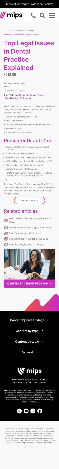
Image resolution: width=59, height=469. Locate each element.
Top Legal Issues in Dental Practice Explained (21, 34)
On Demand (25, 98)
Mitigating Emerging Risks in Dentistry (26, 244)
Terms (26, 447)
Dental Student (12, 98)
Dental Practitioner (28, 95)
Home (6, 30)
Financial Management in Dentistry (25, 233)
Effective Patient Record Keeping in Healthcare (30, 227)
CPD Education (17, 30)
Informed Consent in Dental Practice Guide (28, 239)
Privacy (32, 447)
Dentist (41, 95)
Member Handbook (35, 440)
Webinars (29, 30)
